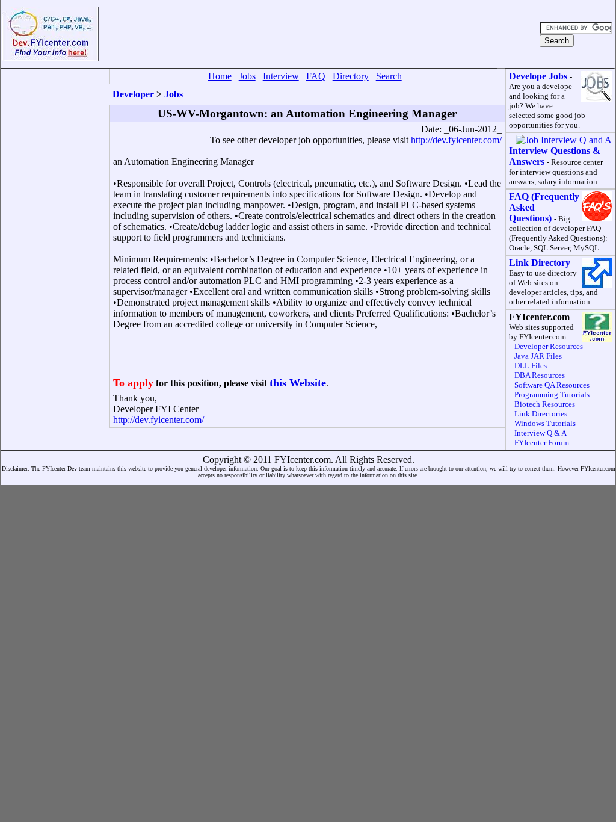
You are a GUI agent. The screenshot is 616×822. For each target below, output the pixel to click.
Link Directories (540, 413)
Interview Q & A (540, 432)
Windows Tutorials (545, 423)
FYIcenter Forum (541, 442)
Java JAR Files (538, 355)
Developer (133, 94)
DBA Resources (539, 375)
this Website (298, 383)
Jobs (173, 94)
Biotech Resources (544, 404)
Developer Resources (548, 346)
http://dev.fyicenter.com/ (456, 140)
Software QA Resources (552, 384)
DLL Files (530, 365)
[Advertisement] (318, 34)
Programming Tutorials (552, 394)
